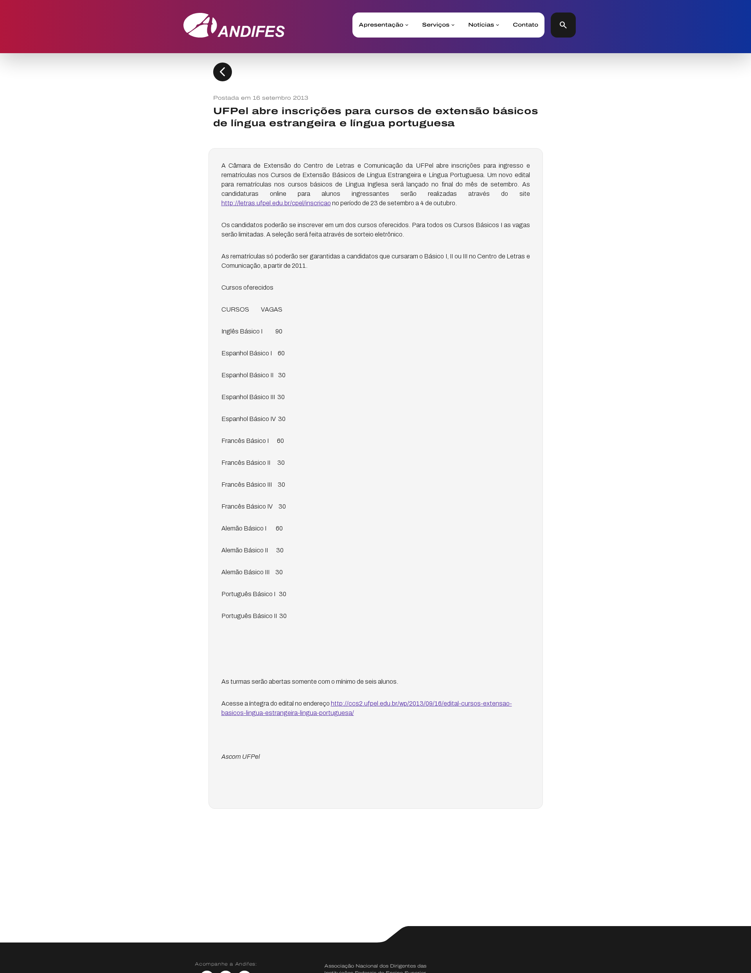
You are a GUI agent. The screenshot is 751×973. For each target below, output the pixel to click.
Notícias (481, 25)
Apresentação (381, 25)
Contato (525, 25)
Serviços (435, 25)
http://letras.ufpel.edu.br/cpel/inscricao (276, 203)
